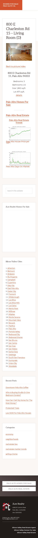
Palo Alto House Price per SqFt (17, 142)
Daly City (10, 286)
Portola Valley (14, 332)
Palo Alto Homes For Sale (17, 103)
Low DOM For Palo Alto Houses (18, 413)
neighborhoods (12, 439)
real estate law (12, 444)
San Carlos (13, 343)
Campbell (11, 280)
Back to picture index (16, 66)
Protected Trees (12, 408)
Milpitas (12, 314)
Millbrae (12, 311)
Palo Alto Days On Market (18, 166)
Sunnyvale (13, 360)
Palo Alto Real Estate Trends (19, 121)
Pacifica (12, 326)
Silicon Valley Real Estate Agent (24, 527)
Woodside (13, 366)
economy (9, 434)
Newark (12, 323)
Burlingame (12, 277)
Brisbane (11, 274)
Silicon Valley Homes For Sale (25, 530)
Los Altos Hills (14, 303)
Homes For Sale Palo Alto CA (10, 5)
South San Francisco (17, 358)
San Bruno (13, 340)
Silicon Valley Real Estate (26, 532)
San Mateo (13, 349)
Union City (13, 363)
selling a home (11, 454)
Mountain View (15, 320)
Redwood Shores (15, 337)
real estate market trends (16, 449)
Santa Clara (13, 352)
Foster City (11, 291)
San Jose (12, 346)
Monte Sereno (14, 317)
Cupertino (11, 283)
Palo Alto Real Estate (17, 115)
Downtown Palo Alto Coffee (17, 388)
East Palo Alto (13, 288)
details (19, 95)
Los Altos (12, 300)
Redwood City (14, 335)
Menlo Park (13, 309)
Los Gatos (12, 306)
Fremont (12, 294)
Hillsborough (14, 297)
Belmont (11, 271)
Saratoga (12, 355)
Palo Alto (12, 329)
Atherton (11, 268)
